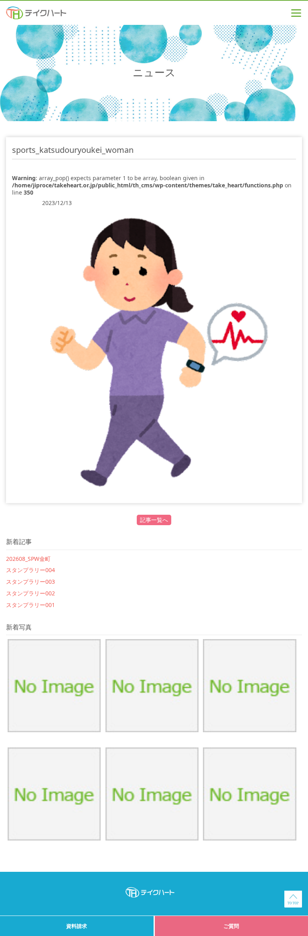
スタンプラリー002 (30, 593)
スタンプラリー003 (30, 581)
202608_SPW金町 (28, 558)
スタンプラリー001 (30, 605)
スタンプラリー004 (30, 570)
